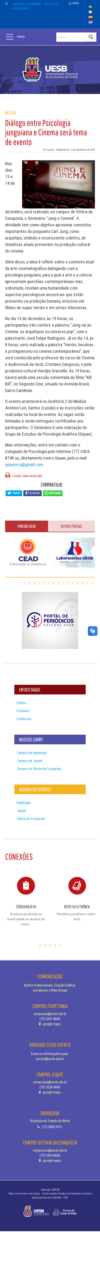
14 (87, 583)
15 (92, 583)
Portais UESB (27, 526)
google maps (51, 1024)
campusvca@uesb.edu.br (50, 1150)
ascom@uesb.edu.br (50, 1059)
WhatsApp (54, 493)
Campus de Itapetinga (32, 753)
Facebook (33, 493)
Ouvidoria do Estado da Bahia (50, 1121)
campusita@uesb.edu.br (50, 1014)
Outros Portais (71, 526)
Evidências (24, 719)
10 (68, 583)
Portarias (23, 711)
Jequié (21, 811)
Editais (21, 703)
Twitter (15, 493)
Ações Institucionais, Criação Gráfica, (50, 985)
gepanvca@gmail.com (24, 464)
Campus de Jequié (29, 761)
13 (83, 583)
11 (73, 583)
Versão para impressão (27, 476)
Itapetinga (23, 803)
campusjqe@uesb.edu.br (50, 1082)
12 (78, 583)
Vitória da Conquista (31, 819)
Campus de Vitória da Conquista (39, 769)
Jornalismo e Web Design (49, 990)
